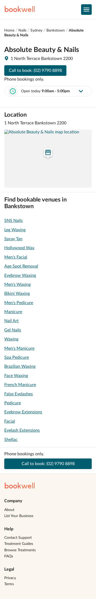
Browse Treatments (20, 550)
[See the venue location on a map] (48, 158)
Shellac (11, 440)
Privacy (10, 578)
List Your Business (18, 516)
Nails (22, 30)
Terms (9, 584)
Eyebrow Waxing (20, 275)
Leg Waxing (15, 230)
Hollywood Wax (19, 248)
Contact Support (18, 538)
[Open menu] (86, 9)
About (9, 510)
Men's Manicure (19, 348)
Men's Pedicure (18, 303)
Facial (9, 421)
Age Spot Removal (21, 266)
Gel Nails (12, 330)
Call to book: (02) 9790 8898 (35, 70)
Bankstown (55, 30)
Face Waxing (16, 376)
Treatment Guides (18, 544)
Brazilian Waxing (19, 366)
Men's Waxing (17, 284)
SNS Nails (13, 220)
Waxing (11, 339)
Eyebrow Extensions (23, 412)
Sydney (36, 30)
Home (9, 30)
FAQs (8, 556)
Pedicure (12, 403)
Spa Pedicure (16, 357)
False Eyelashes (18, 394)
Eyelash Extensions (22, 430)
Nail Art (11, 321)
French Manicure (20, 385)
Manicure (13, 312)
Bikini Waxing (17, 293)
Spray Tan (13, 239)
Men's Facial (15, 257)
